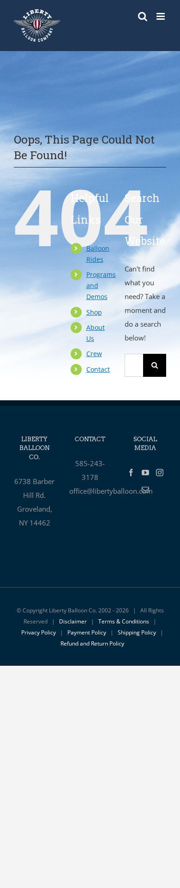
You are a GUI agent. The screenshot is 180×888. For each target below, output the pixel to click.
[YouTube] (145, 472)
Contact (98, 369)
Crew (94, 353)
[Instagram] (159, 472)
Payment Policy (86, 632)
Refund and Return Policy (92, 643)
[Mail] (145, 489)
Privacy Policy (38, 632)
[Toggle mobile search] (142, 16)
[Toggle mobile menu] (161, 16)
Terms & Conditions (123, 621)
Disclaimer (73, 621)
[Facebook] (131, 472)
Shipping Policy (137, 632)
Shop (94, 312)
